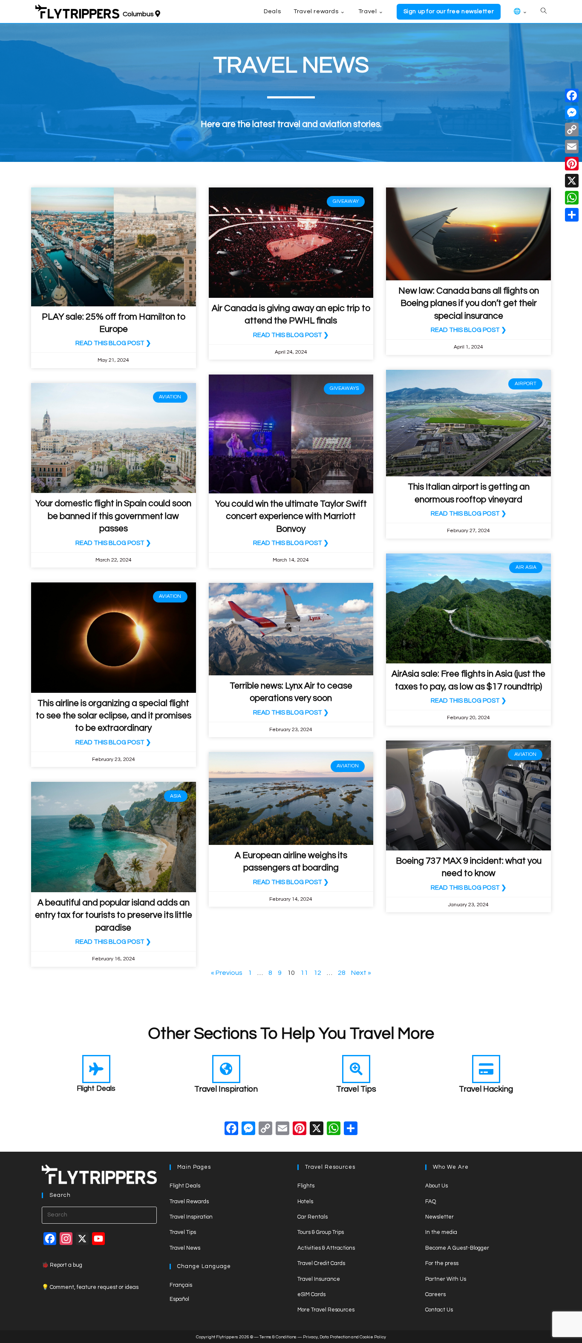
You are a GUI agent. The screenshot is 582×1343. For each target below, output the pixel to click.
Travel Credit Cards (321, 1263)
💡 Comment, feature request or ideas (90, 1287)
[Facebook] (231, 1129)
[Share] (571, 214)
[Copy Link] (265, 1129)
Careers (435, 1294)
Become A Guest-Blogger (457, 1248)
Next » (361, 972)
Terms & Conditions (278, 1337)
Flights (305, 1186)
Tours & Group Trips (320, 1232)
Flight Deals (96, 1088)
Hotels (305, 1202)
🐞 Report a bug (62, 1265)
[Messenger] (571, 112)
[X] (316, 1129)
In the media (441, 1232)
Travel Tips (356, 1089)
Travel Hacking (486, 1089)
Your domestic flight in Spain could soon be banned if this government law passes (113, 516)
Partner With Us (445, 1279)
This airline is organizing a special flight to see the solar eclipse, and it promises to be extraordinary (113, 716)
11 (304, 972)
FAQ (430, 1202)
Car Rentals (312, 1217)
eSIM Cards (311, 1294)
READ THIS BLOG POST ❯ (113, 343)
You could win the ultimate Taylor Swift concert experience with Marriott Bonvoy (291, 516)
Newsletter (439, 1217)
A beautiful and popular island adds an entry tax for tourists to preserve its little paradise (113, 915)
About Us (436, 1186)
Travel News (185, 1248)
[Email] (571, 146)
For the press (441, 1263)
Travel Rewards (189, 1202)
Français (181, 1285)
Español (179, 1299)
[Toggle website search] (543, 11)
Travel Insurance (318, 1279)
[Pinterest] (571, 163)
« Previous (226, 972)
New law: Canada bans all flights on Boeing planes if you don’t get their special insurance (468, 303)
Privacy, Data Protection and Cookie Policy (344, 1337)
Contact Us (439, 1310)
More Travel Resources (325, 1310)
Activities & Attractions (326, 1248)
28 (342, 972)
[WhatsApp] (571, 197)
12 (317, 972)
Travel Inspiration (226, 1089)
